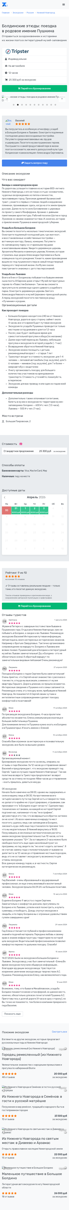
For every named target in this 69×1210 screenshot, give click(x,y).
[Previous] (7, 98)
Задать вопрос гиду (36, 163)
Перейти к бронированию (35, 88)
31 (16, 510)
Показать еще (12, 1014)
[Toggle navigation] (63, 4)
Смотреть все (59, 1031)
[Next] (62, 98)
